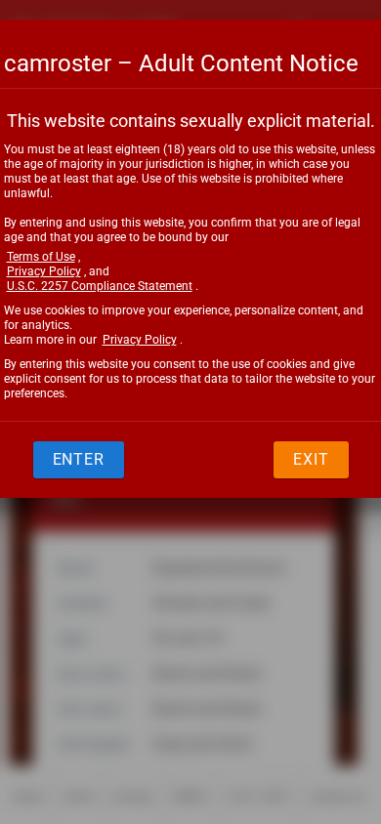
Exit (311, 459)
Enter (79, 459)
